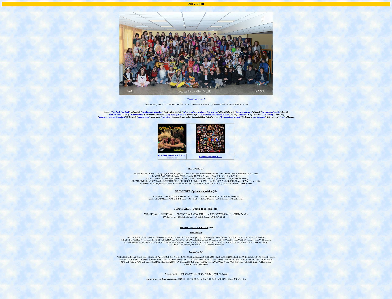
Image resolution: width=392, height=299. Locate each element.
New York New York (120, 112)
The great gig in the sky (176, 114)
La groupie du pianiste (231, 117)
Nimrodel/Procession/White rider (214, 114)
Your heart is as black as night (112, 117)
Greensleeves (143, 117)
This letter (165, 117)
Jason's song (267, 114)
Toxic (281, 117)
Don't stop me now (244, 112)
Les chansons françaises (152, 112)
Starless (242, 114)
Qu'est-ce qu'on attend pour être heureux (200, 112)
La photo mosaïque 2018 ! (210, 156)
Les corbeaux (259, 117)
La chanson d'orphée (271, 112)
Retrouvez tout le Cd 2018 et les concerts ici (171, 156)
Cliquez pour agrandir (196, 99)
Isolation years (115, 114)
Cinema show (137, 114)
